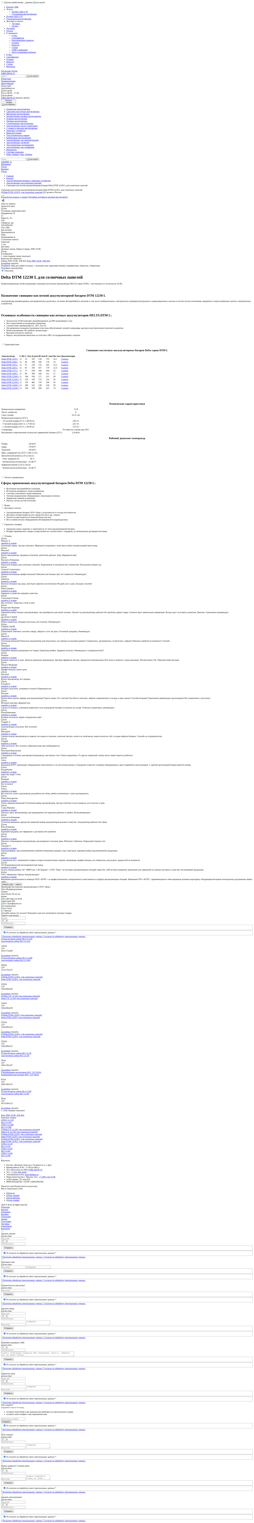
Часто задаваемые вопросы (24, 52)
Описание (8, 271)
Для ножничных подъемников (20, 145)
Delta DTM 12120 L (10, 379)
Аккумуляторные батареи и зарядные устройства (28, 181)
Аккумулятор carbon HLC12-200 (15, 960)
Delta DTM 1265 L (9, 368)
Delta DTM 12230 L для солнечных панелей (20, 979)
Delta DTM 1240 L (9, 362)
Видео (7, 505)
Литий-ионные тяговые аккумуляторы (23, 116)
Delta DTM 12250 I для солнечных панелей (20, 1017)
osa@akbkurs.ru (31, 1174)
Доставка (16, 24)
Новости (15, 45)
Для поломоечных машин (18, 135)
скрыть (18, 884)
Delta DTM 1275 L (9, 371)
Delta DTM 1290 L (9, 373)
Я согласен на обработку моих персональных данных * (31, 932)
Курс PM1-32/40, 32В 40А (38, 261)
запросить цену (8, 206)
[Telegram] (13, 1198)
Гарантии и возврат (13, 524)
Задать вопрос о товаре (17, 197)
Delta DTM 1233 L (9, 359)
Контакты (10, 66)
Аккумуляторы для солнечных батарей (23, 183)
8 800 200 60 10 (8, 73)
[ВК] (10, 1193)
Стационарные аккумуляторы (19, 123)
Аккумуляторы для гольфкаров (20, 147)
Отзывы (15, 43)
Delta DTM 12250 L (10, 388)
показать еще (7, 884)
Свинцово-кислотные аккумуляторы (22, 111)
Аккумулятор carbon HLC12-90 (15, 1094)
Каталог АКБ (12, 7)
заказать (14, 263)
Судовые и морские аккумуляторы (21, 128)
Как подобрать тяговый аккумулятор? (51, 197)
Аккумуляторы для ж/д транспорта (22, 126)
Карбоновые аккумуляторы (18, 138)
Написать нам (7, 1186)
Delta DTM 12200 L (10, 385)
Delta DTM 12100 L (10, 376)
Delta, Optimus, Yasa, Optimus (19, 154)
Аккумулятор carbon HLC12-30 (15, 1056)
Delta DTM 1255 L (9, 365)
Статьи (15, 47)
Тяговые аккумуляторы (16, 121)
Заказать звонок (22, 98)
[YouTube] (12, 1195)
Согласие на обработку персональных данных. (65, 936)
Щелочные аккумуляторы (18, 114)
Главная (9, 176)
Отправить (8, 927)
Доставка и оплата (12, 508)
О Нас (14, 35)
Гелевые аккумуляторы (16, 119)
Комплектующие (14, 133)
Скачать (64, 359)
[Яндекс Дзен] (12, 1200)
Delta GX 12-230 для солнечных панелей (19, 998)
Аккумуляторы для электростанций (22, 140)
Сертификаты (18, 38)
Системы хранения (15, 152)
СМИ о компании (20, 50)
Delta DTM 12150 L (10, 382)
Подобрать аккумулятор (12, 268)
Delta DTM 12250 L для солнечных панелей (20, 1036)
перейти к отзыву (9, 543)
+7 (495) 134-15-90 (47, 1177)
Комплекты (11, 150)
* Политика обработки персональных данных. (22, 936)
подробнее (6, 263)
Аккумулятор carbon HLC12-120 (15, 941)
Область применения (13, 477)
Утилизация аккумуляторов (24, 14)
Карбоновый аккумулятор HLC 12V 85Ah (20, 1075)
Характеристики (11, 344)
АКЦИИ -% (6, 162)
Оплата (15, 26)
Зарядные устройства (16, 130)
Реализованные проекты (23, 40)
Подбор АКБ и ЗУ (20, 12)
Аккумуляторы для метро (17, 142)
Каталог (8, 101)
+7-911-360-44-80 (18, 1172)
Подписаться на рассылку (25, 1186)
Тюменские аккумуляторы (18, 109)
